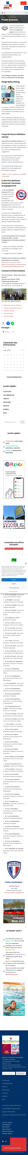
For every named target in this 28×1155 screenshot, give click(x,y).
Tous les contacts (7, 1122)
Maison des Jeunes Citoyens (12, 305)
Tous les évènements (14, 377)
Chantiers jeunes (9, 311)
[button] (26, 8)
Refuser (14, 584)
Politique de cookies (13, 591)
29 (14, 358)
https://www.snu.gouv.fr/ (9, 262)
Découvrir (7, 402)
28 (14, 370)
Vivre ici (6, 399)
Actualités (7, 391)
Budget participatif (8, 1112)
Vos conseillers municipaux (11, 1105)
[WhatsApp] (12, 323)
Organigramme (6, 1124)
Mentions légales (7, 1133)
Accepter (14, 579)
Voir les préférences (14, 588)
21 (14, 367)
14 (14, 364)
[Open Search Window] (26, 13)
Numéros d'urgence (7, 1131)
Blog (5, 413)
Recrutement (6, 1127)
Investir (6, 406)
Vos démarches (8, 395)
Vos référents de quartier (11, 1108)
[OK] (22, 422)
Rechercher (21, 1073)
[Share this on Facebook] (8, 323)
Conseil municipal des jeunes (13, 308)
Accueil (3, 17)
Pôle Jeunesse (8, 313)
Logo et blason (6, 1129)
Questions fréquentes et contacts (14, 1115)
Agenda (6, 409)
